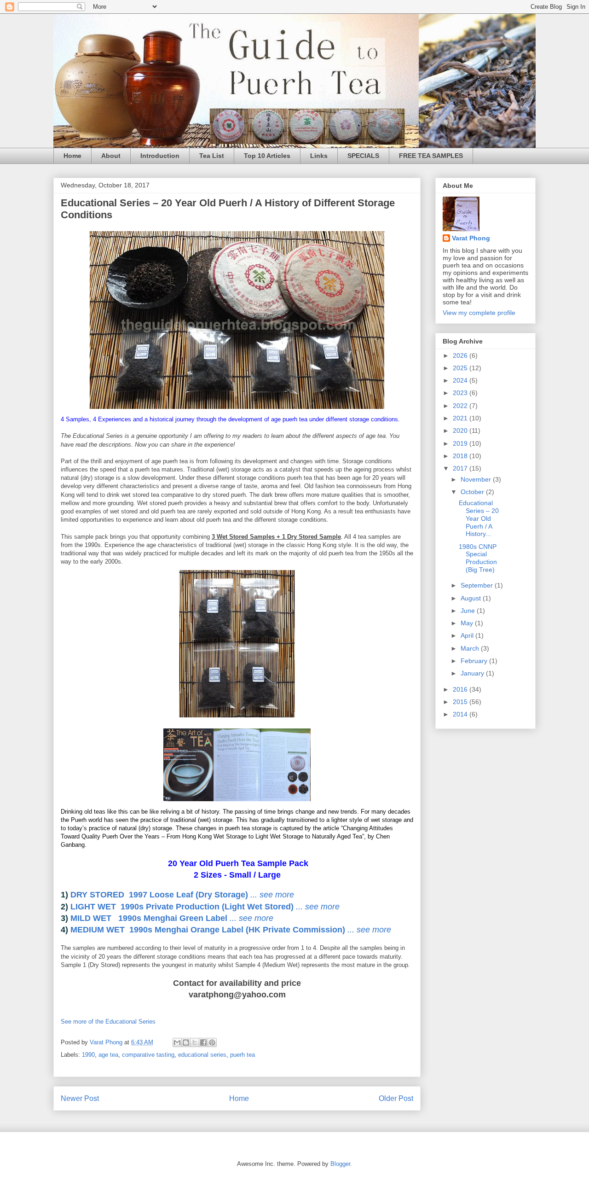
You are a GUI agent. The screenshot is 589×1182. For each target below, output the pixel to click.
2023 (461, 392)
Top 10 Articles (267, 155)
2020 (461, 430)
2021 (461, 418)
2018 (461, 456)
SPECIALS (363, 155)
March (471, 648)
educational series (202, 1054)
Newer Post (80, 1098)
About (111, 155)
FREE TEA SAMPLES (431, 155)
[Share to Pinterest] (212, 1042)
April (468, 635)
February (475, 660)
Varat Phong (471, 238)
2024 (461, 380)
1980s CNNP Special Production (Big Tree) (478, 558)
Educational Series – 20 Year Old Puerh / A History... (479, 518)
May (468, 623)
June (469, 610)
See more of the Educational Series (108, 1021)
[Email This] (177, 1042)
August (472, 598)
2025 (461, 368)
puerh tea (242, 1054)
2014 (461, 714)
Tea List (211, 155)
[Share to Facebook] (203, 1042)
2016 (461, 689)
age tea (108, 1054)
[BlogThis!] (186, 1042)
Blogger (340, 1163)
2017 (461, 468)
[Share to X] (194, 1042)
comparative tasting (148, 1054)
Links (319, 155)
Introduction (159, 155)
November (477, 479)
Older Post (396, 1098)
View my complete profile (479, 312)
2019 (461, 443)
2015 (461, 701)
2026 (461, 355)
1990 (88, 1054)
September (478, 585)
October (473, 491)
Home (72, 155)
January (473, 673)
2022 (461, 405)
